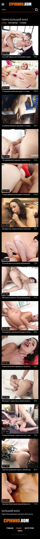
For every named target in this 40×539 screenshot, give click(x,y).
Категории (29, 528)
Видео (19, 528)
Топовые (22, 23)
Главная (9, 528)
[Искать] (36, 9)
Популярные (13, 23)
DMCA (20, 531)
